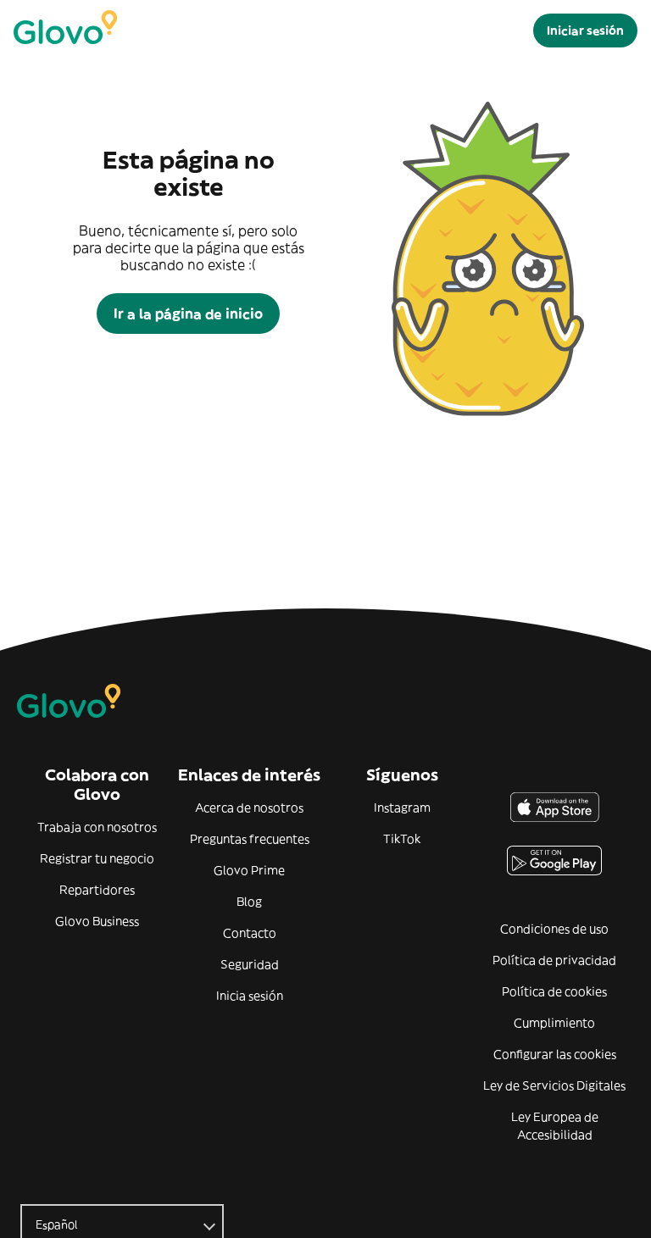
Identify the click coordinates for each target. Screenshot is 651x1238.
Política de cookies (554, 991)
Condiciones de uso (554, 928)
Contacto (249, 933)
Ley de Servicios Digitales (554, 1085)
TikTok (401, 839)
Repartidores (97, 889)
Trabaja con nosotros (97, 827)
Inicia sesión (249, 995)
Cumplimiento (554, 1022)
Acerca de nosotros (249, 807)
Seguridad (249, 964)
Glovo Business (97, 921)
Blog (249, 901)
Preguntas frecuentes (249, 839)
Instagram (402, 807)
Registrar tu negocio (97, 858)
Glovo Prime (249, 870)
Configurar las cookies (554, 1054)
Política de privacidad (554, 960)
